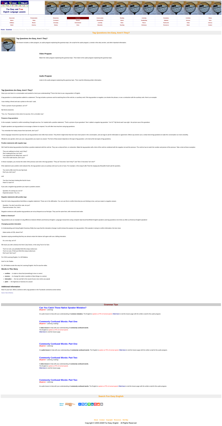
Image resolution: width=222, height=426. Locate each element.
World (11, 25)
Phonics (78, 20)
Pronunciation (33, 18)
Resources (166, 25)
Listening (144, 18)
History (56, 25)
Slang (34, 20)
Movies (34, 22)
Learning (100, 22)
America (34, 25)
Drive (78, 25)
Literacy (210, 22)
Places (144, 22)
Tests (210, 20)
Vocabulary (166, 18)
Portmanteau (100, 20)
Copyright (109, 420)
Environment (78, 22)
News (122, 22)
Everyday (56, 22)
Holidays (12, 22)
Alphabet (166, 20)
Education (99, 25)
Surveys (188, 20)
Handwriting (144, 20)
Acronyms (56, 20)
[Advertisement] (111, 413)
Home (3, 29)
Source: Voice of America (7, 292)
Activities (188, 18)
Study (188, 22)
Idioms (12, 20)
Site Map (125, 420)
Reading (122, 18)
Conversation (100, 18)
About (188, 25)
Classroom (12, 18)
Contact (210, 25)
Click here (116, 314)
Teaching (122, 25)
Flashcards (166, 22)
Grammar (78, 18)
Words (122, 20)
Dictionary (144, 25)
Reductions (56, 18)
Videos (210, 18)
